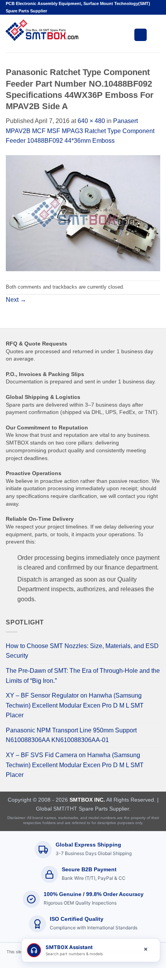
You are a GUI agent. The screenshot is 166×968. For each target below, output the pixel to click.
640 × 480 (91, 121)
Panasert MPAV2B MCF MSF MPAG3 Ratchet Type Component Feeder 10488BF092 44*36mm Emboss (80, 131)
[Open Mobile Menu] (140, 35)
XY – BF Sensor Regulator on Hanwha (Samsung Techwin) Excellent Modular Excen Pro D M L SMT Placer (75, 705)
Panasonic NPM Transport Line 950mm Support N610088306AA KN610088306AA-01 (71, 735)
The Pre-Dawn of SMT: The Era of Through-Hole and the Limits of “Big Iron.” (83, 675)
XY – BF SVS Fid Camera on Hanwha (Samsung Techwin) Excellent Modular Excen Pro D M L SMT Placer (75, 765)
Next (16, 299)
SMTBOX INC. (87, 800)
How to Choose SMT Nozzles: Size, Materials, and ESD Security (82, 651)
